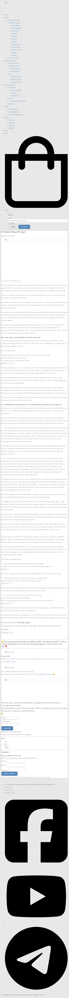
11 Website (15, 52)
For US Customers (16, 77)
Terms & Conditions (17, 82)
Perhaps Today (15, 96)
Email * (3, 765)
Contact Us (12, 120)
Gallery (6, 106)
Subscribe (7, 728)
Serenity (14, 93)
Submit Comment (9, 773)
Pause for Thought (10, 85)
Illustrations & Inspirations (16, 114)
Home (6, 15)
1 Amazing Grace (16, 25)
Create (45, 995)
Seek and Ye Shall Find (14, 20)
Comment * (4, 770)
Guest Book (12, 125)
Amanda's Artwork (13, 109)
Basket (13, 227)
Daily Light (11, 104)
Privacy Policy (32, 777)
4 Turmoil (14, 33)
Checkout (24, 227)
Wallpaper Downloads (14, 112)
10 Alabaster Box (16, 50)
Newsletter (12, 123)
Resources (11, 128)
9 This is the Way (16, 47)
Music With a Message (10, 60)
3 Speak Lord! (15, 31)
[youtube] (36, 923)
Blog (6, 131)
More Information (16, 69)
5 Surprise (14, 36)
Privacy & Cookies (16, 79)
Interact (7, 117)
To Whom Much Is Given (14, 23)
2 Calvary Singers (16, 28)
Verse (10, 98)
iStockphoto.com (15, 281)
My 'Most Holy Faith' (14, 58)
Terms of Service (42, 777)
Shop (10, 74)
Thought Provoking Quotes (19, 101)
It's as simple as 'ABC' (8, 661)
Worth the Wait (16, 71)
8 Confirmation (15, 44)
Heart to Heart (12, 87)
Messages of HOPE (16, 90)
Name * (3, 761)
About (6, 17)
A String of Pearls (13, 63)
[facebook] (36, 866)
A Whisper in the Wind (14, 66)
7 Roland (14, 42)
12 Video (14, 55)
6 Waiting (14, 39)
